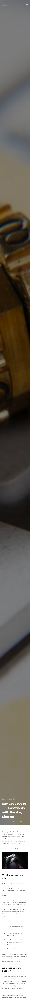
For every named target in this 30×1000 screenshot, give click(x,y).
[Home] (4, 3)
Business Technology (9, 799)
